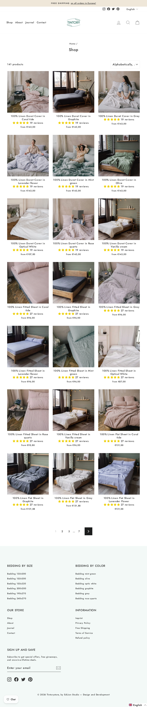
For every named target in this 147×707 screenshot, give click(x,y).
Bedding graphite (84, 588)
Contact (41, 22)
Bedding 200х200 (16, 588)
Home (72, 43)
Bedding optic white (85, 583)
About (19, 22)
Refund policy (82, 637)
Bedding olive (82, 578)
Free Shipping (82, 627)
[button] (21, 123)
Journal (29, 22)
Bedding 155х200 (16, 578)
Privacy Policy (83, 622)
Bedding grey (82, 593)
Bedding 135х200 (16, 573)
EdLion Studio (71, 694)
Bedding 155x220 (16, 583)
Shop (9, 22)
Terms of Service (84, 632)
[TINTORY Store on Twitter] (23, 679)
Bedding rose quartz (86, 598)
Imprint (79, 618)
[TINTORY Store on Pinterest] (30, 679)
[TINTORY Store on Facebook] (16, 679)
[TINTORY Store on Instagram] (9, 679)
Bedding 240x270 (16, 598)
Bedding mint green (85, 573)
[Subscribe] (58, 668)
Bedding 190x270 (16, 593)
